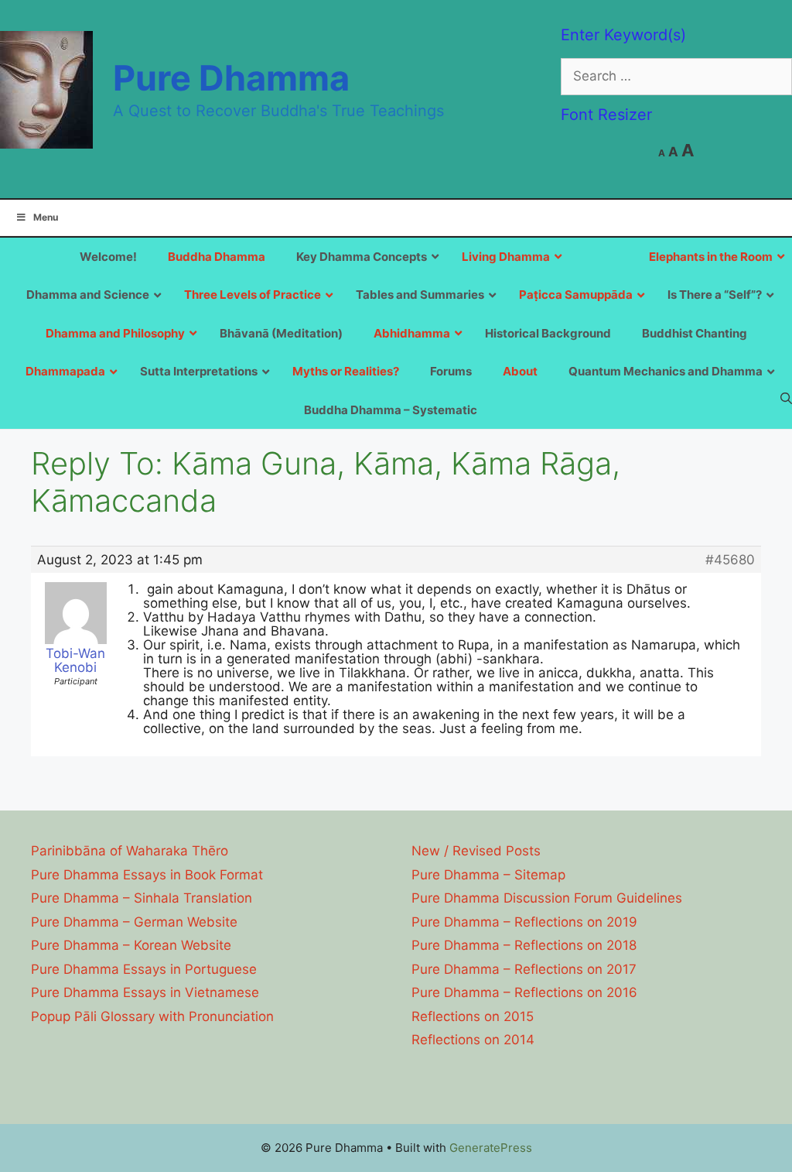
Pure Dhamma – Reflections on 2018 (524, 945)
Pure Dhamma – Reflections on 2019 (524, 922)
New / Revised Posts (476, 850)
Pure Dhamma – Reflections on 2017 (524, 969)
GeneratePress (490, 1147)
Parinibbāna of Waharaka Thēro (129, 850)
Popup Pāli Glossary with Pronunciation (152, 1016)
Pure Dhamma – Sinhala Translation (141, 898)
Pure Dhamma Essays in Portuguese (144, 969)
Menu (45, 217)
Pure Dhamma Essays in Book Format (147, 874)
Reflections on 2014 (472, 1039)
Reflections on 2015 (472, 1016)
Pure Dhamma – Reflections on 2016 (524, 992)
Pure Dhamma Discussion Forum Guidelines (546, 898)
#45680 (730, 560)
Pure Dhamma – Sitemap (488, 874)
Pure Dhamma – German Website (134, 922)
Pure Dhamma (231, 78)
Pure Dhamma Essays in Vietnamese (145, 992)
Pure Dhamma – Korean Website (131, 945)
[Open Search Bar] (786, 398)
